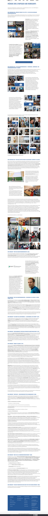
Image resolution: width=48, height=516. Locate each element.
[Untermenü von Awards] (28, 0)
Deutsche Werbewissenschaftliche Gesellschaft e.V (24, 513)
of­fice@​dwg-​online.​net (34, 509)
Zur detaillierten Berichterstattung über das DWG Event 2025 (24, 62)
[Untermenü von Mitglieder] (38, 0)
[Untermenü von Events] (24, 0)
